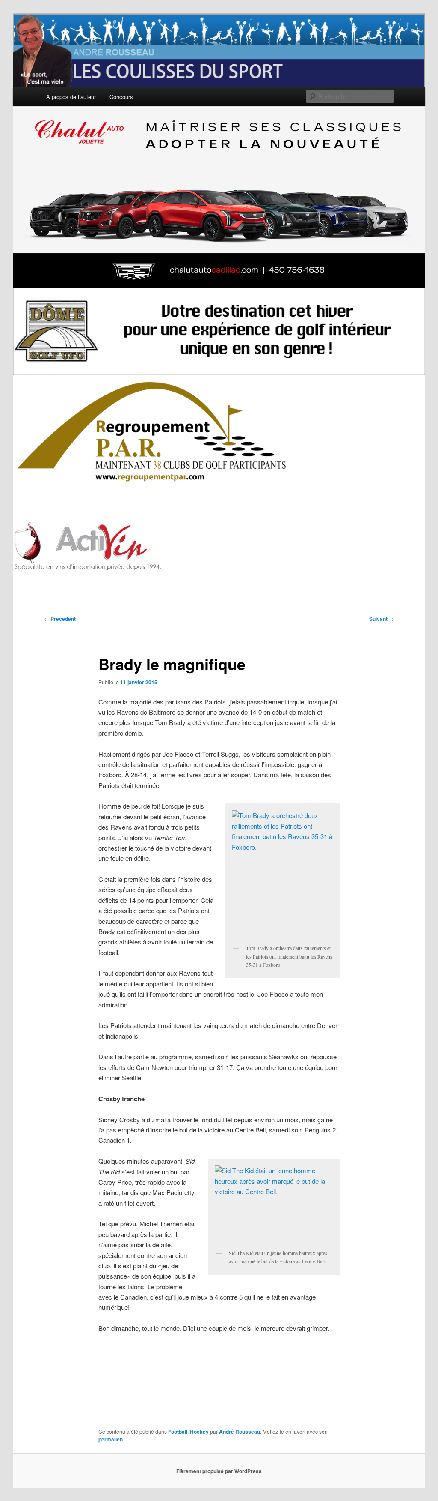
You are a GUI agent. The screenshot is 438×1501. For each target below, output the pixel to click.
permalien (110, 1439)
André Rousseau (239, 1431)
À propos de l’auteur (71, 97)
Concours (121, 97)
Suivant (381, 619)
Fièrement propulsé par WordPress (219, 1471)
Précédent (60, 619)
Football (177, 1431)
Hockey (199, 1431)
